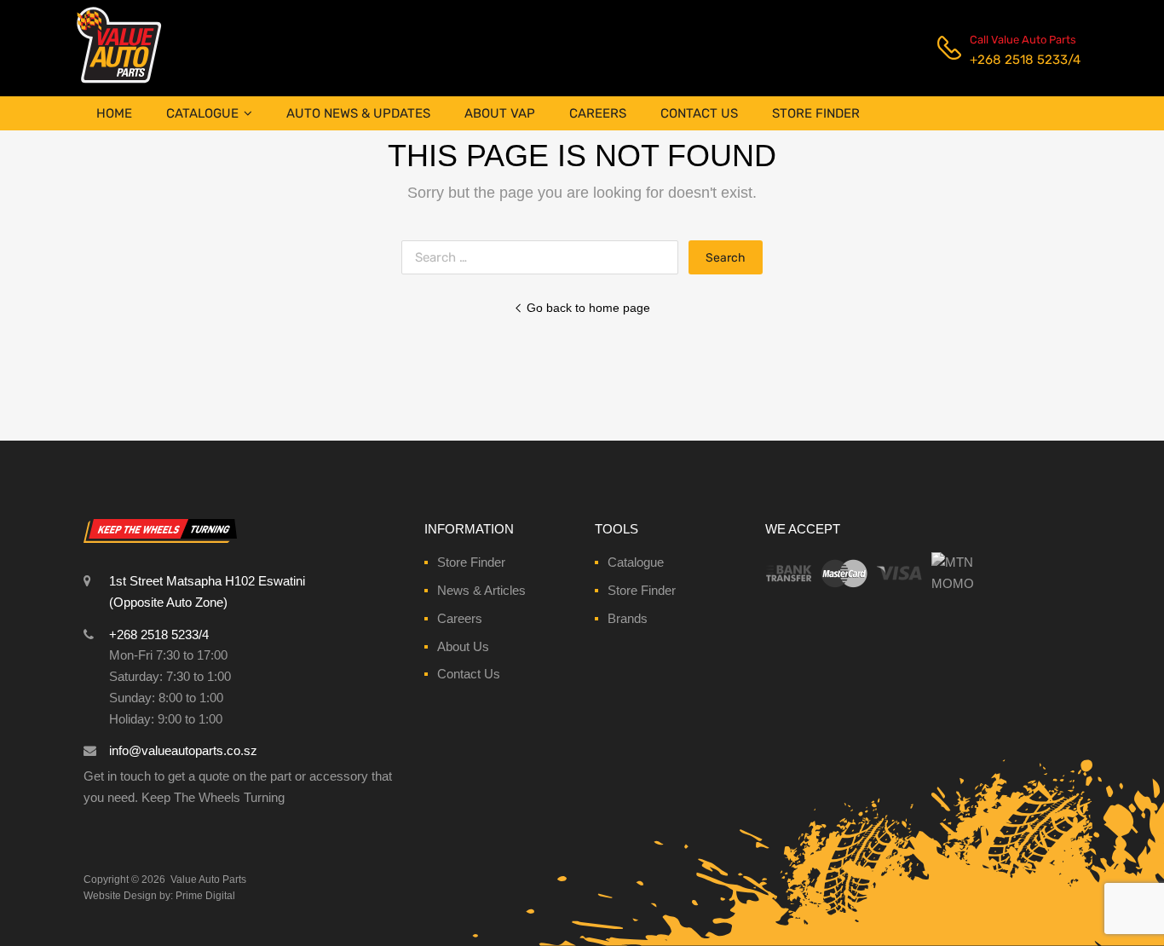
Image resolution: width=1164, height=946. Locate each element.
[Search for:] (545, 257)
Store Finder (471, 562)
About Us (463, 646)
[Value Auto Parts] (119, 81)
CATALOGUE (202, 113)
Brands (628, 618)
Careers (459, 618)
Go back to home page (588, 307)
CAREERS (597, 113)
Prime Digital (205, 896)
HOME (114, 113)
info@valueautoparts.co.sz (183, 750)
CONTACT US (699, 113)
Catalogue (636, 562)
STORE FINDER (816, 113)
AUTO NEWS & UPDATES (358, 113)
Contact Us (468, 673)
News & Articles (481, 590)
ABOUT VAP (499, 113)
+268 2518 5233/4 (1011, 59)
